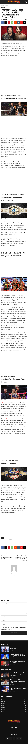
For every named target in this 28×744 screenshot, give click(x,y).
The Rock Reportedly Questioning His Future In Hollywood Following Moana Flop (17, 655)
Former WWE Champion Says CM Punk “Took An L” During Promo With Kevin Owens (18, 674)
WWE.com (23, 315)
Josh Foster (5, 19)
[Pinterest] (9, 22)
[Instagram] (17, 739)
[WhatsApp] (12, 22)
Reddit (3, 402)
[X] (5, 22)
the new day (4, 539)
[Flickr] (14, 739)
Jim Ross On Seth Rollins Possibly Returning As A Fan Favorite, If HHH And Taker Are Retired (20, 558)
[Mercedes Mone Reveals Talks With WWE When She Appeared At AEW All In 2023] (5, 689)
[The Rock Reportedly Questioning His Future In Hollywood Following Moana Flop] (5, 656)
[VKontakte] (20, 739)
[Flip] (21, 22)
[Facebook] (2, 22)
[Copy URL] (24, 22)
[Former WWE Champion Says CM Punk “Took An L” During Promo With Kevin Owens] (5, 674)
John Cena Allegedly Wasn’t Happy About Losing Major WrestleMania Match (17, 681)
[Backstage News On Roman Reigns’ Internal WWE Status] (5, 663)
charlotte (6, 538)
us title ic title (10, 539)
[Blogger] (7, 739)
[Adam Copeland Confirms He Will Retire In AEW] (5, 649)
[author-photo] (14, 572)
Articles (6, 5)
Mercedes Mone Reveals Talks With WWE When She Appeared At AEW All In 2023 (18, 688)
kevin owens (19, 538)
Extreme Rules (12, 538)
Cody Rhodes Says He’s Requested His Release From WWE (6, 557)
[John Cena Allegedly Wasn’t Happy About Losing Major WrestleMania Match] (5, 682)
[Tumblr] (18, 22)
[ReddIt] (15, 22)
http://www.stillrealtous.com (14, 575)
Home (2, 5)
